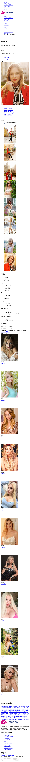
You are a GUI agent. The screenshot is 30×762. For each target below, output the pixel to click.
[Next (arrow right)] (3, 120)
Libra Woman (24, 707)
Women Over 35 (18, 713)
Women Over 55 (24, 715)
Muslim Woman (17, 710)
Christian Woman (14, 719)
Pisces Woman (25, 710)
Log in (5, 2)
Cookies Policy (8, 749)
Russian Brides (4, 706)
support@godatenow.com (7, 755)
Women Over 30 (9, 713)
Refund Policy (7, 746)
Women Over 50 (15, 715)
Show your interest (8, 110)
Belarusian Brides (8, 707)
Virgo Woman (4, 709)
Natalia (2, 620)
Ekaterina (3, 363)
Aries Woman (16, 707)
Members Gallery (8, 736)
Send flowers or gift (9, 113)
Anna (2, 510)
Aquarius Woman (22, 716)
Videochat (6, 57)
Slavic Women (20, 712)
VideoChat (6, 735)
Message (6, 59)
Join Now (6, 25)
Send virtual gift (8, 115)
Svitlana (3, 547)
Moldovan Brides (13, 706)
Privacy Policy (7, 745)
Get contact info (8, 114)
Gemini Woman (20, 709)
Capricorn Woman (5, 719)
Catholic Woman (14, 717)
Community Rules (8, 748)
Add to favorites (8, 111)
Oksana (2, 400)
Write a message (8, 108)
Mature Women (9, 710)
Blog (5, 741)
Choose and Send (5, 332)
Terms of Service (8, 743)
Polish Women (12, 712)
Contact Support (5, 27)
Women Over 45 (6, 715)
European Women (23, 717)
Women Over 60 (5, 716)
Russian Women (13, 716)
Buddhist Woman (5, 717)
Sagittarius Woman (24, 719)
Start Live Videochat (9, 107)
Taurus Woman (4, 712)
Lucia (2, 694)
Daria (2, 436)
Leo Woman (21, 706)
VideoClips (7, 738)
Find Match (7, 739)
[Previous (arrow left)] (1, 120)
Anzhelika (3, 584)
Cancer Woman (12, 709)
